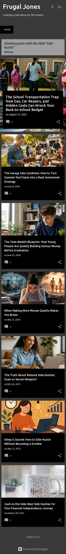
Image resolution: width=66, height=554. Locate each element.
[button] (58, 122)
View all (8, 52)
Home (7, 29)
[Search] (53, 7)
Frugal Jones (21, 6)
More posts (33, 537)
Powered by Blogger (35, 549)
